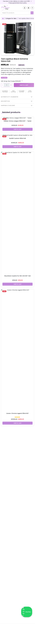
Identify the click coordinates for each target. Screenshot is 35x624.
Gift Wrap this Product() (11, 81)
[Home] (3, 18)
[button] (31, 24)
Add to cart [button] (17, 129)
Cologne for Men (11, 18)
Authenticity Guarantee (9, 97)
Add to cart (24, 85)
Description (5, 101)
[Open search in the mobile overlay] (17, 13)
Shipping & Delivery (8, 105)
